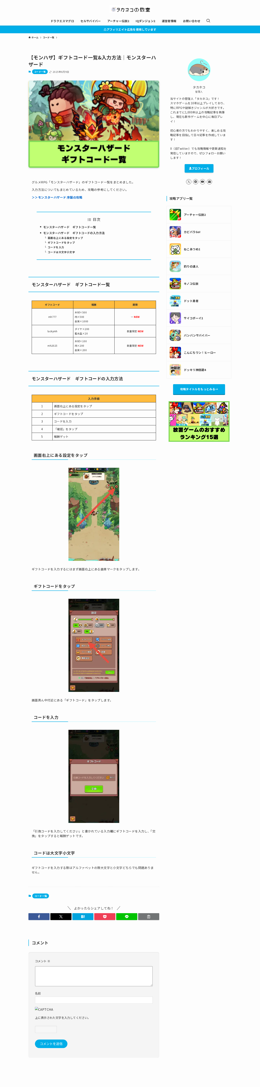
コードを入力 (56, 247)
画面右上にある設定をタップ (65, 238)
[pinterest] (195, 181)
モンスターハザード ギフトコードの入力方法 (74, 233)
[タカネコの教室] (130, 9)
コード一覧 (40, 71)
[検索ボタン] (208, 21)
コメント (42, 961)
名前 (38, 993)
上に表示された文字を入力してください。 (63, 1017)
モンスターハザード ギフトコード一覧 (69, 227)
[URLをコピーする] (148, 916)
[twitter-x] (188, 181)
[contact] (209, 181)
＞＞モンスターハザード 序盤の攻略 (57, 197)
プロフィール (200, 168)
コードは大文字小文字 (61, 252)
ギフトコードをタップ (61, 242)
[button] (39, 916)
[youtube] (202, 181)
